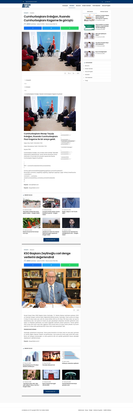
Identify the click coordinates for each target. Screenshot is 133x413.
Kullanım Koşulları (97, 410)
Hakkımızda (81, 410)
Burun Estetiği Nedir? (101, 51)
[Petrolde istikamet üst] (51, 356)
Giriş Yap (108, 1)
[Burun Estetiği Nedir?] (89, 54)
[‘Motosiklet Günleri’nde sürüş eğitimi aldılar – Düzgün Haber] (31, 203)
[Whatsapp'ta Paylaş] (70, 28)
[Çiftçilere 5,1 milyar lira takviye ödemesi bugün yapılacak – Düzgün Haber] (51, 223)
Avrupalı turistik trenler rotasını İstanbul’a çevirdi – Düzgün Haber (51, 213)
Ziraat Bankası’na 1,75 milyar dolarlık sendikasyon (31, 365)
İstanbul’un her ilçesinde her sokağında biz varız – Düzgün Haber (70, 233)
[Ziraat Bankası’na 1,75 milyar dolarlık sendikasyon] (31, 356)
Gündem (71, 5)
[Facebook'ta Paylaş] (33, 28)
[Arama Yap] (102, 1)
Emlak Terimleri (86, 5)
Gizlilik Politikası (107, 410)
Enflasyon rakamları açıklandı (70, 363)
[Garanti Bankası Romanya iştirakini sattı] (71, 375)
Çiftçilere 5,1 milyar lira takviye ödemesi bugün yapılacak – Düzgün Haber (50, 233)
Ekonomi (78, 5)
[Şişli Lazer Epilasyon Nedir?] (89, 36)
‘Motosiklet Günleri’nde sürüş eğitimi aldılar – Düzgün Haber (31, 212)
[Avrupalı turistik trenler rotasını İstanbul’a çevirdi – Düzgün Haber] (51, 203)
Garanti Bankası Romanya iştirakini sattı (69, 384)
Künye (86, 410)
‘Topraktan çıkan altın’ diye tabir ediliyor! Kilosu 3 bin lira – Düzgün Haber (31, 385)
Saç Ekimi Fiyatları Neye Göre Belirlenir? (34, 1)
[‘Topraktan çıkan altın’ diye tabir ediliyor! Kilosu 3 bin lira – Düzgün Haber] (31, 375)
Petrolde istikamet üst (48, 365)
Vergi (86, 80)
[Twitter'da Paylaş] (51, 28)
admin (28, 24)
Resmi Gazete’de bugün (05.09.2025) (49, 384)
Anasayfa (65, 5)
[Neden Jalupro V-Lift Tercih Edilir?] (71, 203)
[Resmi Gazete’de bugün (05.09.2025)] (51, 375)
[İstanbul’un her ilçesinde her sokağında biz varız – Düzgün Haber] (71, 223)
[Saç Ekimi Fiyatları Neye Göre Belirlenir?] (89, 45)
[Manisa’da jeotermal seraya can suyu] (31, 223)
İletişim (90, 410)
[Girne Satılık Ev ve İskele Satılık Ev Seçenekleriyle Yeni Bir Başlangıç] (89, 27)
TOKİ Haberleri (96, 5)
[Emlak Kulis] (26, 5)
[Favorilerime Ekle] (65, 73)
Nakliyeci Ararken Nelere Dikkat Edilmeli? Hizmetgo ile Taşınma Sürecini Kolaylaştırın (102, 18)
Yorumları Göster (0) (50, 239)
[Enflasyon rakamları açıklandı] (71, 355)
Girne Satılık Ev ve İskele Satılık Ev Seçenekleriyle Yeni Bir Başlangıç (102, 26)
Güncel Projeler (106, 5)
